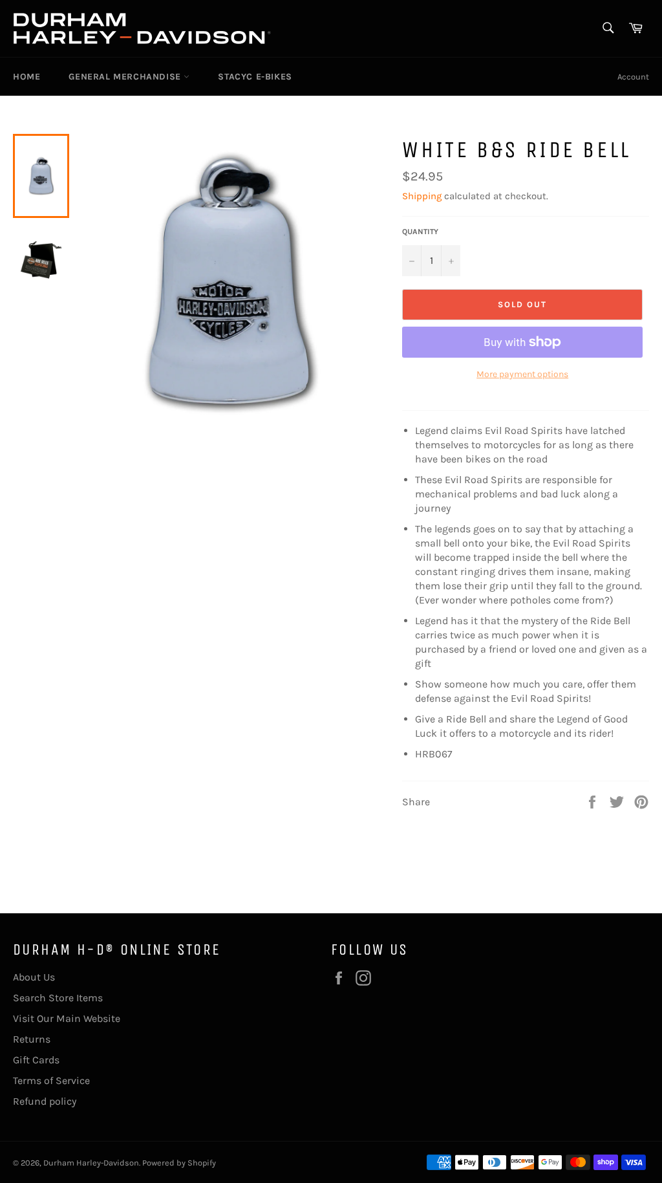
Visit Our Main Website (66, 1018)
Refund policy (44, 1101)
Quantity (420, 231)
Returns (31, 1039)
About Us (34, 977)
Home (26, 76)
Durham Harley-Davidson (91, 1162)
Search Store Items (58, 998)
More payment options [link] (522, 374)
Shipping (422, 196)
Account (633, 76)
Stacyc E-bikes (255, 76)
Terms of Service (51, 1080)
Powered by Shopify (179, 1162)
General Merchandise (126, 76)
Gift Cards (36, 1060)
